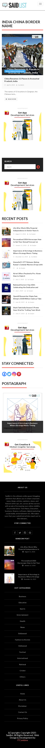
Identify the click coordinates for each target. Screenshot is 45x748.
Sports (22, 609)
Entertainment (22, 615)
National (22, 664)
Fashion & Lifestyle (22, 640)
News (22, 627)
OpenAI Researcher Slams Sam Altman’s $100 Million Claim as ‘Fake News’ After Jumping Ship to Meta (27, 298)
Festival (22, 652)
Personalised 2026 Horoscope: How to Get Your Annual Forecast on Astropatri (27, 241)
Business (22, 596)
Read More (12, 99)
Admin (22, 85)
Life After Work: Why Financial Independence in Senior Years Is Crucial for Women (25, 230)
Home (22, 694)
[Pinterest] (19, 374)
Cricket (23, 671)
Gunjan (33, 234)
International (22, 658)
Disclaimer (22, 706)
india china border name (15, 71)
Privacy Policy (22, 718)
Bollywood (22, 634)
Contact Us (22, 712)
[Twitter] (9, 374)
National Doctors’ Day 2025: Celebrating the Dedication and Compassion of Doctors (25, 287)
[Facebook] (4, 374)
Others (22, 677)
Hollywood (22, 646)
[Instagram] (14, 374)
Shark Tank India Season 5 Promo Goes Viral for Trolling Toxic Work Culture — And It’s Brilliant (26, 310)
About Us (22, 700)
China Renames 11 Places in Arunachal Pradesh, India (21, 79)
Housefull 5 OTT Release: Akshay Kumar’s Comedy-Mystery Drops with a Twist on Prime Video (28, 264)
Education (22, 603)
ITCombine (22, 740)
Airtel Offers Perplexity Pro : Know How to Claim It (27, 275)
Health (22, 621)
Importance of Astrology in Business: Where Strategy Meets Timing (27, 252)
